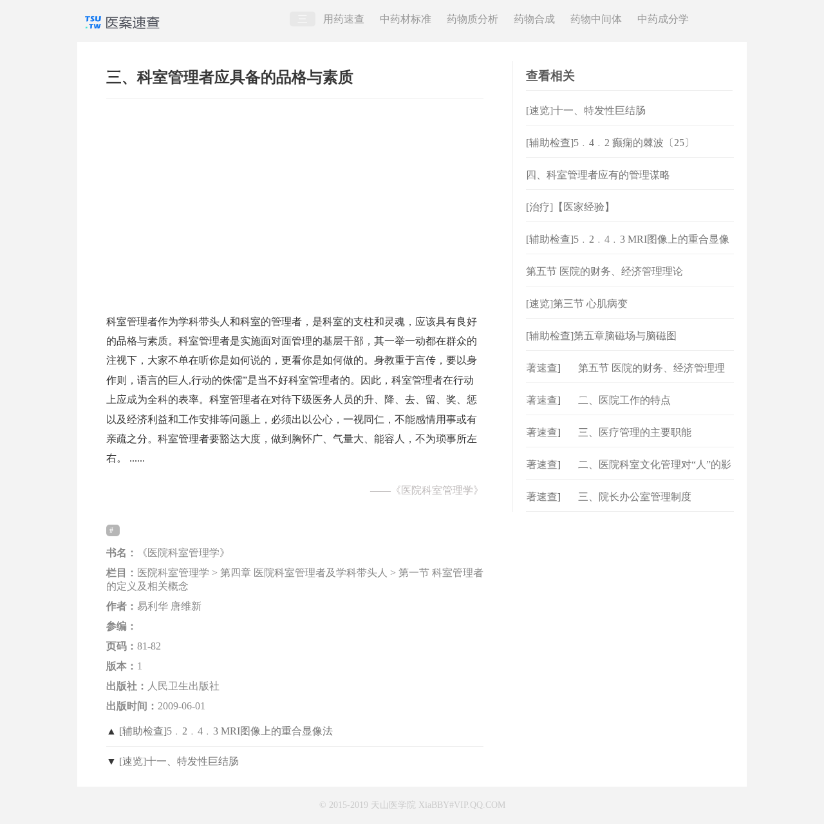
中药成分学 (663, 19)
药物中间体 (596, 19)
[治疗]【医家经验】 (570, 206)
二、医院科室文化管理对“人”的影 (654, 464)
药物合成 (534, 19)
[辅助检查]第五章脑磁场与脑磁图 (601, 335)
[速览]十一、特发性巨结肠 (179, 761)
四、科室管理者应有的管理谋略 (598, 174)
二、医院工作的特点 (624, 400)
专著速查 (531, 367)
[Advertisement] (294, 200)
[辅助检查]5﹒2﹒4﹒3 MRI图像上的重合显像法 (226, 731)
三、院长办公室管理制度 (634, 496)
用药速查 (343, 19)
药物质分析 (472, 19)
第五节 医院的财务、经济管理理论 (604, 271)
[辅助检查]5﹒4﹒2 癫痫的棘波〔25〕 (610, 142)
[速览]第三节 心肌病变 (577, 303)
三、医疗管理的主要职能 (634, 432)
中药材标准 (405, 19)
